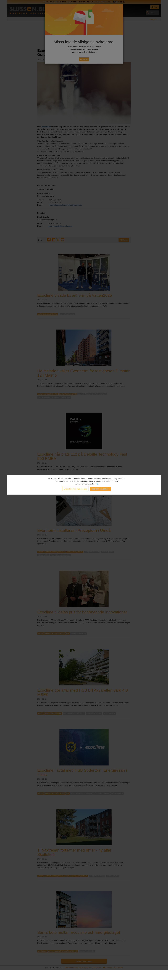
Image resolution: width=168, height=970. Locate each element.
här (97, 484)
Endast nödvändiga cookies (75, 489)
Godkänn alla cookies (100, 489)
